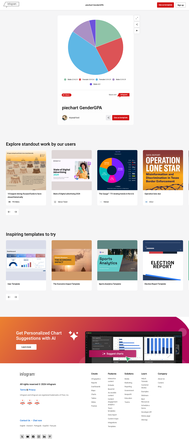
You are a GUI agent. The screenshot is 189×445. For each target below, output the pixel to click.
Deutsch (29, 426)
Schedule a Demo (145, 406)
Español (46, 426)
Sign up (181, 5)
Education (128, 398)
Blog (159, 387)
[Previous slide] (9, 211)
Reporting (128, 387)
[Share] (136, 24)
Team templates (111, 409)
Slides (93, 402)
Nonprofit (128, 394)
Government (129, 390)
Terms (23, 389)
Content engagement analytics (112, 402)
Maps (93, 390)
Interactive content (112, 380)
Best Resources (145, 400)
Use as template (165, 5)
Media (127, 379)
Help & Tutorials (144, 380)
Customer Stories (145, 386)
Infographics (96, 379)
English (22, 426)
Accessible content (112, 394)
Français (53, 426)
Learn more (26, 347)
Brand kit (111, 389)
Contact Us (25, 420)
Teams (127, 402)
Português (38, 426)
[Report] (136, 30)
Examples (145, 392)
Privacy (32, 389)
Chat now (37, 420)
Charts (93, 394)
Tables (93, 398)
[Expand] (136, 18)
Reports (94, 383)
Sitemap (144, 420)
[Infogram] (11, 5)
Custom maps (113, 419)
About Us (161, 379)
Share (67, 95)
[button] (71, 79)
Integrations (112, 422)
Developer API (146, 412)
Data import (112, 415)
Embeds (111, 385)
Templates (112, 426)
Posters (94, 406)
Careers (161, 383)
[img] (108, 33)
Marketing (128, 383)
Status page (145, 416)
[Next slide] (15, 211)
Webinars (144, 395)
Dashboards (95, 387)
